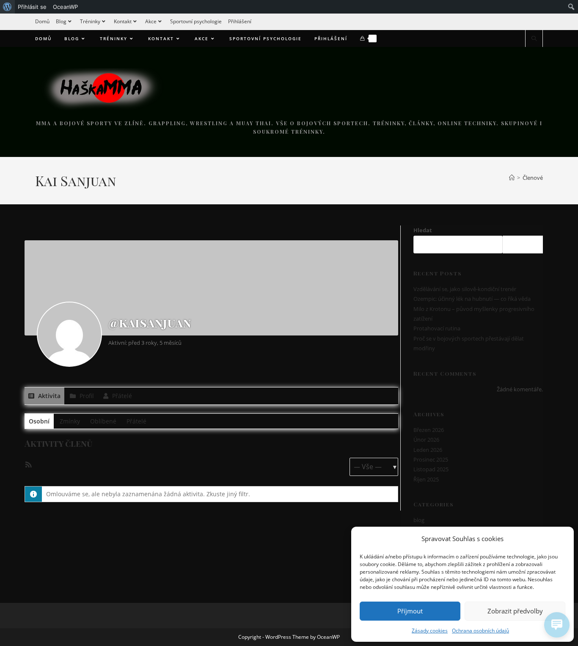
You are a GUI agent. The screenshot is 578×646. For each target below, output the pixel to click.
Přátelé (121, 396)
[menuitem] (7, 7)
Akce (151, 21)
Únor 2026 (426, 439)
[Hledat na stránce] (534, 39)
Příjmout (410, 611)
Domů (42, 21)
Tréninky (90, 21)
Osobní (39, 421)
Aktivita (48, 396)
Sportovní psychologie (196, 21)
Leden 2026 (427, 450)
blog (418, 520)
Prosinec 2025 (430, 459)
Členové (533, 177)
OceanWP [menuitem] (65, 6)
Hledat (422, 230)
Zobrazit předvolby (515, 611)
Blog (61, 21)
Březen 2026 (428, 430)
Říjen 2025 (426, 479)
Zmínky (70, 421)
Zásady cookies (430, 630)
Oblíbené (103, 421)
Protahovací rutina (436, 328)
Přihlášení (239, 21)
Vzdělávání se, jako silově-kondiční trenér (464, 289)
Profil (86, 396)
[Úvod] (512, 177)
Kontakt (123, 21)
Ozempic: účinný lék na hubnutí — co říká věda (472, 298)
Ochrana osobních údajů (480, 630)
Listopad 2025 (431, 469)
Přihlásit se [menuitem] (32, 6)
